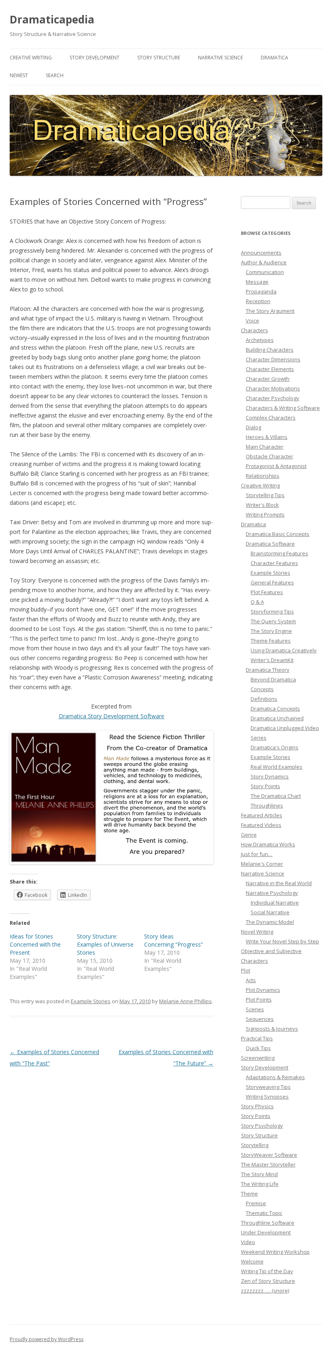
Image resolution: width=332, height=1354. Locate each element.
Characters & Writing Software (283, 407)
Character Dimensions (273, 359)
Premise (256, 1203)
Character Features (274, 563)
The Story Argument (270, 310)
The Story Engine (271, 631)
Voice (252, 320)
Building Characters (270, 349)
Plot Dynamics (263, 989)
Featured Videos (261, 825)
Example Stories (91, 1001)
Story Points (265, 786)
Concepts (262, 689)
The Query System (273, 621)
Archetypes (260, 340)
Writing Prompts (265, 514)
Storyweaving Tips (268, 1086)
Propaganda (261, 291)
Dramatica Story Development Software (111, 716)
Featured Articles (261, 815)
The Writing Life (260, 1183)
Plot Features (267, 592)
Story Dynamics (270, 776)
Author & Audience (264, 262)
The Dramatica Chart (276, 795)
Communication (265, 272)
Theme (249, 1193)
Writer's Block (262, 504)
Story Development (94, 57)
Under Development (266, 1232)
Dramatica (274, 57)
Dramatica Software (270, 543)
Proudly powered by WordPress (46, 1339)
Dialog (253, 427)
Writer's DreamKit (272, 660)
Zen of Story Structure (268, 1280)
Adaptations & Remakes (275, 1077)
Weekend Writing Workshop (275, 1251)
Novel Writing (257, 931)
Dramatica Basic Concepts (277, 534)
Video (248, 1242)
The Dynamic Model (270, 922)
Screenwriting (258, 1057)
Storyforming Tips (272, 611)
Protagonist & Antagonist (276, 466)
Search (55, 75)
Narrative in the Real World (279, 883)
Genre (249, 834)
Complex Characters (271, 417)
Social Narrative (270, 912)
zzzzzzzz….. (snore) (265, 1290)
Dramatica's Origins (274, 747)
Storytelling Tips (265, 495)
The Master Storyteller (268, 1164)
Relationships (262, 475)
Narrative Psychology (272, 892)
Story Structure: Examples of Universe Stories (105, 944)
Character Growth (267, 378)
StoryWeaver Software (269, 1154)
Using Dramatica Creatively (284, 650)
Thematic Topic (264, 1213)
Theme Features (271, 640)
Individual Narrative (275, 902)
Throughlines (267, 805)
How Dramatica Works (268, 844)
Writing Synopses (267, 1096)
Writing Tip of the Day (267, 1271)
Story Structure (158, 57)
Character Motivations (273, 388)
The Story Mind (259, 1174)
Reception (258, 301)
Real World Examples (276, 766)
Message (257, 281)
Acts (251, 980)
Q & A (257, 601)
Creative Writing (31, 57)
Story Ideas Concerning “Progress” (173, 940)
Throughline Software (267, 1222)
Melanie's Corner (262, 863)
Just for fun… (256, 854)
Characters (254, 330)
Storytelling (254, 1145)
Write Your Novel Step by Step (282, 941)
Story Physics (257, 1106)
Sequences (260, 1019)
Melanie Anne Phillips (185, 1001)
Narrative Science (220, 57)
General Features (272, 582)
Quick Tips (258, 1048)
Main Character (264, 446)
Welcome (252, 1261)
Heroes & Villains (266, 437)
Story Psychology (262, 1125)
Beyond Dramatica (273, 679)
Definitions (264, 698)
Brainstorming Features (279, 553)
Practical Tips (257, 1038)
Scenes (255, 1009)
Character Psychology (272, 398)
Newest (19, 75)
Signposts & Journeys (272, 1028)
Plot (245, 970)
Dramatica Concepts (275, 708)
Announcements (261, 252)
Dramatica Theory (267, 669)
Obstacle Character (269, 456)
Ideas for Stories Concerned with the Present (35, 944)
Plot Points (259, 999)
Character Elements (270, 369)
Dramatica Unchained (277, 718)
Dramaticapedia (52, 19)
